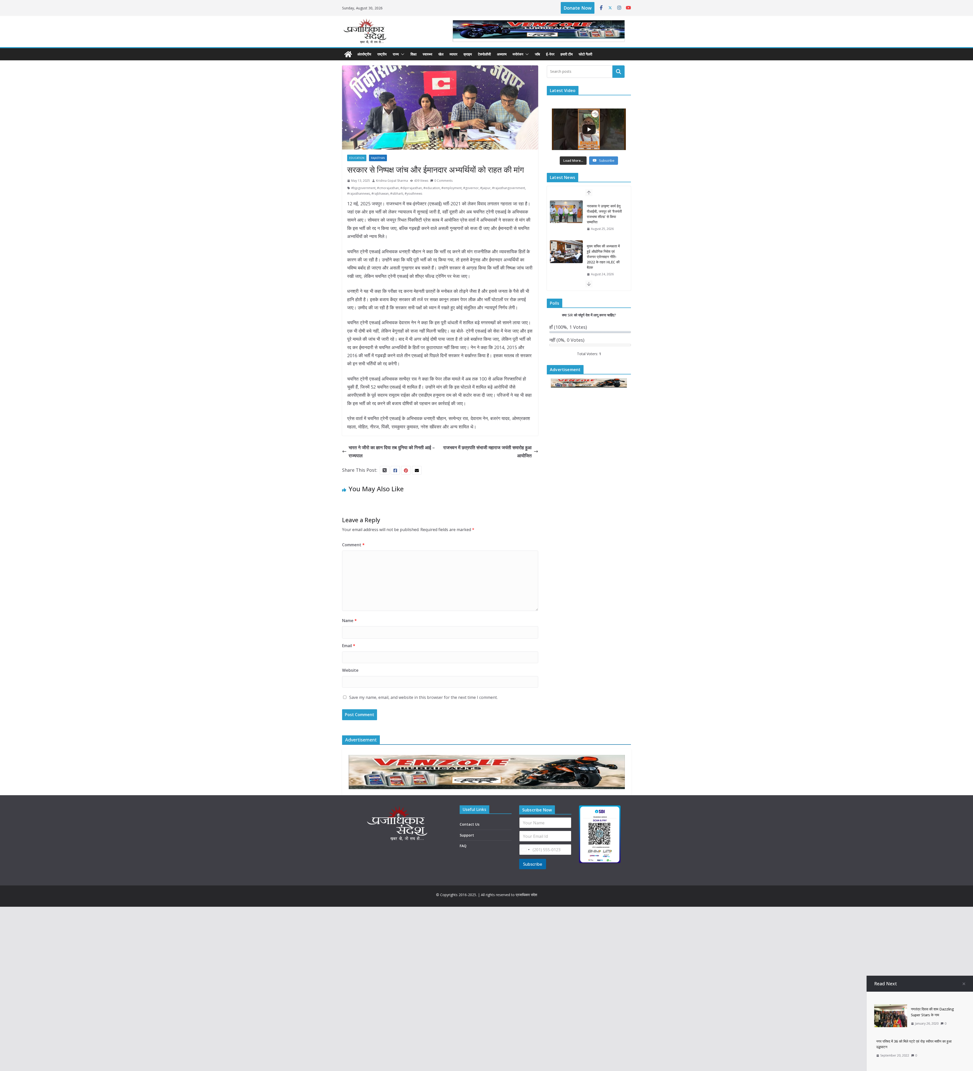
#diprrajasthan (411, 188)
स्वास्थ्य (427, 54)
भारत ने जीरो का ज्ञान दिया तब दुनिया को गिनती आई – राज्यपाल (392, 451)
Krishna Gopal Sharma (392, 180)
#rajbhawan (380, 193)
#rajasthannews (358, 193)
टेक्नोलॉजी (484, 54)
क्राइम (467, 54)
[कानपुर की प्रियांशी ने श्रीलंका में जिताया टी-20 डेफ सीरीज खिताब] (566, 257)
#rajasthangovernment (508, 188)
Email (348, 645)
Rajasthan (378, 158)
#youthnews (413, 193)
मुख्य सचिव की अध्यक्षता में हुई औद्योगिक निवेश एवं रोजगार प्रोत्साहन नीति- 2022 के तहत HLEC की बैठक (603, 217)
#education (431, 188)
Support (467, 835)
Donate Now (578, 8)
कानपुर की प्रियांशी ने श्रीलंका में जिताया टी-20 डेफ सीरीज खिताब (603, 256)
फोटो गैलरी (585, 54)
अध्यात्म (502, 54)
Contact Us (469, 824)
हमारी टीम (566, 54)
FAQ (463, 845)
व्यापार (453, 54)
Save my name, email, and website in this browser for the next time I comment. (423, 697)
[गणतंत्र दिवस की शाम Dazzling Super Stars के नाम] (890, 1008)
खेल (440, 54)
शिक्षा (413, 54)
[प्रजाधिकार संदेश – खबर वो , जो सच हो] (348, 54)
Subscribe (532, 864)
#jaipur (485, 188)
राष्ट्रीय (382, 54)
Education (356, 158)
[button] (401, 54)
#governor (471, 188)
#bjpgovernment (363, 188)
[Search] (618, 71)
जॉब (537, 54)
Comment (353, 545)
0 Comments (443, 180)
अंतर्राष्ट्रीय (364, 54)
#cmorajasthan (388, 188)
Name (349, 620)
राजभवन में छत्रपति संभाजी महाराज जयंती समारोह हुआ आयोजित (487, 451)
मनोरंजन (518, 54)
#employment (451, 188)
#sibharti (396, 193)
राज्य (396, 54)
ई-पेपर (550, 54)
